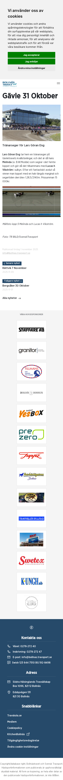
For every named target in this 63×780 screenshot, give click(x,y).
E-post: (32, 657)
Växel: (24, 646)
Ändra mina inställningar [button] (31, 68)
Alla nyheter (9, 298)
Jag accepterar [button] (31, 55)
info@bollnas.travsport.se (16, 253)
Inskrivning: (27, 652)
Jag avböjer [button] (31, 61)
